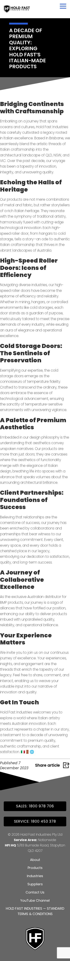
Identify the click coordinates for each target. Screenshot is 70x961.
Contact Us (35, 892)
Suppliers (35, 884)
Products (35, 867)
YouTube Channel (35, 900)
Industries (35, 876)
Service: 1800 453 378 (35, 821)
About (35, 859)
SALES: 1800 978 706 (35, 806)
